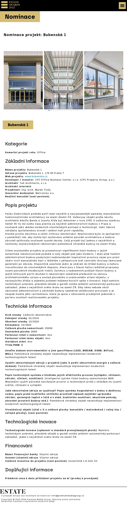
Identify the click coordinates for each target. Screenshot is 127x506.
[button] (122, 5)
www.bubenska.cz (36, 176)
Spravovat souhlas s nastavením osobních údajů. (28, 501)
